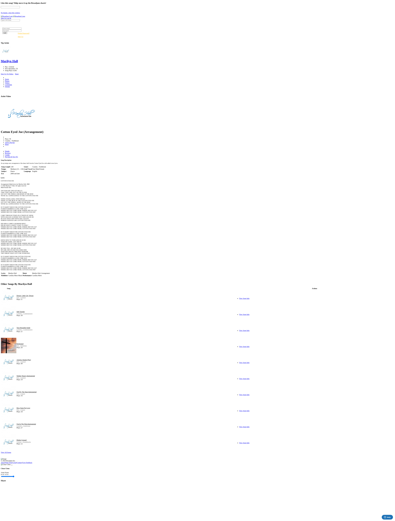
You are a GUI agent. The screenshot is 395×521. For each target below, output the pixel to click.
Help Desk (8, 462)
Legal (14, 462)
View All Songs (6, 452)
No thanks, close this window (10, 13)
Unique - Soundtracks (24, 442)
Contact (19, 462)
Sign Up (20, 37)
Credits (7, 155)
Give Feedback (27, 462)
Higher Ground (22, 440)
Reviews (8, 153)
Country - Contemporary (25, 313)
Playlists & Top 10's (11, 157)
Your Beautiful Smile (23, 328)
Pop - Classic (21, 394)
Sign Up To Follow (7, 74)
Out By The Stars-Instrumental (27, 392)
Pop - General (21, 297)
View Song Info (244, 298)
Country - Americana (23, 426)
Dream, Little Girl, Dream (25, 296)
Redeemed (20, 344)
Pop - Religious (22, 346)
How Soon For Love (23, 408)
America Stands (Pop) (24, 360)
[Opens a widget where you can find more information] (387, 517)
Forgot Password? (24, 33)
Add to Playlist (10, 142)
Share (17, 74)
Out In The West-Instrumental (26, 424)
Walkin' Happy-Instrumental (26, 376)
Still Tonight (21, 312)
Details (7, 151)
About (3, 462)
